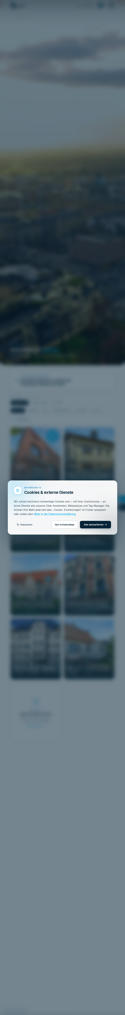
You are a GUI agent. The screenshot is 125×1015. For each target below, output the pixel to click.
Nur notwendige (64, 524)
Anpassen (26, 524)
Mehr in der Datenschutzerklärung (55, 514)
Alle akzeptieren (94, 524)
